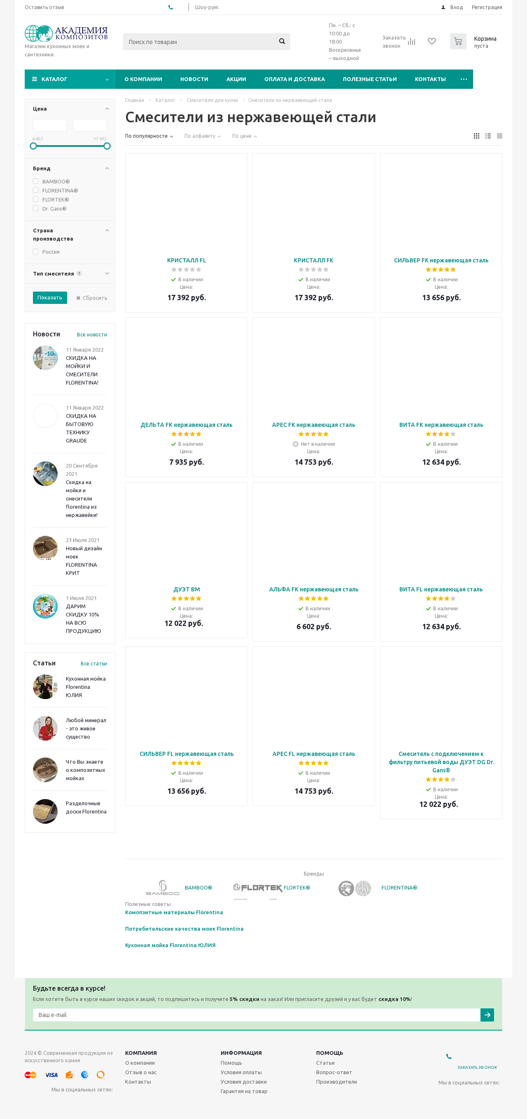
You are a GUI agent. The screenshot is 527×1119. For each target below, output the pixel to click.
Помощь (329, 1053)
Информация (241, 1053)
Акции (236, 79)
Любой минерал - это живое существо (86, 728)
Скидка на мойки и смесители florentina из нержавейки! (82, 498)
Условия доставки (244, 1081)
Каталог (55, 79)
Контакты (430, 79)
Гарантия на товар (244, 1091)
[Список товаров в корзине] (474, 46)
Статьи (325, 1063)
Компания (141, 1053)
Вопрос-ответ (334, 1072)
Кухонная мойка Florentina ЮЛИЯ (86, 687)
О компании (143, 79)
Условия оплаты (241, 1072)
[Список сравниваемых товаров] (411, 44)
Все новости (92, 334)
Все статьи (94, 663)
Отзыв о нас (140, 1072)
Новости (194, 79)
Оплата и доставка (294, 79)
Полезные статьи (370, 79)
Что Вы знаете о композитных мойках (85, 770)
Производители (336, 1081)
